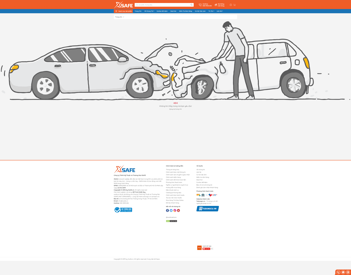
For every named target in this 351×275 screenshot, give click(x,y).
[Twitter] (171, 210)
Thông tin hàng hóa (172, 169)
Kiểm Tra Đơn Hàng (185, 11)
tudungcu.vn (147, 196)
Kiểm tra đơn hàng (202, 177)
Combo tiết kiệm (162, 11)
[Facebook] (167, 210)
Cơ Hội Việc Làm (200, 11)
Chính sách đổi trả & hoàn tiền (176, 180)
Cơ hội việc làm (201, 175)
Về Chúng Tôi (148, 11)
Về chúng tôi (200, 169)
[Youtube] (178, 210)
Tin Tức (210, 11)
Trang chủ (118, 17)
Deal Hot (173, 11)
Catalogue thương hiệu (173, 192)
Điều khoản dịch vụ (172, 190)
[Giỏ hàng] (235, 5)
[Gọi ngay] (338, 272)
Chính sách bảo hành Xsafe (175, 195)
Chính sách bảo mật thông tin (176, 172)
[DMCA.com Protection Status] (171, 221)
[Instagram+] (174, 210)
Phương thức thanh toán (174, 182)
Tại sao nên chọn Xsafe (174, 198)
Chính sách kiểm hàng (173, 177)
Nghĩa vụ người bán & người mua (177, 185)
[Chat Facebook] (343, 272)
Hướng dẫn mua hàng (173, 187)
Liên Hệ (219, 11)
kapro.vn (156, 196)
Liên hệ (198, 172)
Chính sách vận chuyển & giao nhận (178, 175)
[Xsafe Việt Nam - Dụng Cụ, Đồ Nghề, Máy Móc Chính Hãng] (123, 5)
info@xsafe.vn (123, 201)
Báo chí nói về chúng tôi (204, 185)
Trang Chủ (138, 11)
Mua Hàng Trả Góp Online (174, 200)
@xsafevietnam (171, 217)
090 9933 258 (124, 203)
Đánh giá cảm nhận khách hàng (207, 187)
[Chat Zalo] (348, 272)
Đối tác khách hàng (172, 203)
